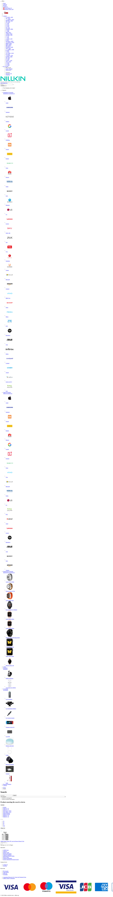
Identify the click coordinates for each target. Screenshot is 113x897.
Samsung (8, 112)
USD (7, 63)
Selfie (7, 783)
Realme (7, 158)
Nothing (7, 121)
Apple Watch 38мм (10, 656)
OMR (10, 49)
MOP (9, 43)
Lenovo (7, 223)
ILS (7, 36)
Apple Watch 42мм (10, 647)
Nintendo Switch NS (10, 727)
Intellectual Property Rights (8, 856)
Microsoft (8, 279)
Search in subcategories (7, 798)
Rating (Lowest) (6, 814)
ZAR (7, 65)
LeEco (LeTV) (9, 381)
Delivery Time (6, 852)
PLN (7, 52)
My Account (5, 66)
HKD (8, 32)
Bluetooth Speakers (10, 764)
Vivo (7, 477)
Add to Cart (3, 842)
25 (3, 822)
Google (7, 130)
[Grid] (2, 819)
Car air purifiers (9, 699)
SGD (8, 57)
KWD (10, 42)
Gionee (7, 270)
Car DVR (8, 736)
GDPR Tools (6, 850)
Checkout (8, 74)
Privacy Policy (6, 857)
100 (4, 825)
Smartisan (8, 261)
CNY (7, 25)
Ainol (7, 523)
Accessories (5, 688)
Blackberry (8, 335)
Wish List (5, 873)
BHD (10, 19)
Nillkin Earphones (9, 678)
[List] (1, 819)
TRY (9, 60)
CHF (7, 23)
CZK (8, 27)
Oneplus (7, 458)
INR (7, 37)
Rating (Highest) (6, 813)
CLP (7, 24)
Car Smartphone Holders (11, 708)
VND (7, 64)
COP (7, 26)
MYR (8, 46)
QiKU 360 (8, 233)
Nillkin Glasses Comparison (9, 878)
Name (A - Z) (6, 808)
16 (3, 821)
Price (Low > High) (7, 810)
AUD (8, 18)
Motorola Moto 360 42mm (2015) (13, 637)
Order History (6, 872)
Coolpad (7, 363)
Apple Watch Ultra (10, 600)
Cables (4, 666)
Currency (5, 16)
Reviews (5, 5)
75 (3, 824)
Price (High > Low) (7, 812)
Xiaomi (7, 149)
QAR (10, 53)
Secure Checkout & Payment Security (11, 859)
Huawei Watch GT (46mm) (11, 609)
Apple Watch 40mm (10, 628)
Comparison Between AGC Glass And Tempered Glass (14, 877)
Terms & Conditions (7, 854)
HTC (7, 391)
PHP (7, 50)
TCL (7, 251)
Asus (7, 344)
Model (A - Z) (6, 815)
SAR (9, 55)
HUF (9, 33)
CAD (8, 22)
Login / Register (9, 68)
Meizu (7, 316)
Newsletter (5, 874)
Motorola (8, 205)
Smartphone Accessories (8, 92)
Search (14, 795)
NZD (8, 48)
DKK (9, 29)
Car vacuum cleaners (10, 718)
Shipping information (7, 858)
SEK (9, 56)
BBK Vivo (8, 298)
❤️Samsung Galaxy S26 (8, 9)
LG (6, 214)
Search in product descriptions (8, 799)
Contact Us (5, 6)
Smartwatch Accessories (8, 571)
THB (7, 59)
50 (3, 823)
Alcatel (7, 372)
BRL (9, 20)
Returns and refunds (7, 853)
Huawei (7, 177)
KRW (9, 41)
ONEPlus (8, 140)
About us (5, 4)
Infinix (7, 354)
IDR (9, 35)
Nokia (7, 186)
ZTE (7, 326)
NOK (9, 47)
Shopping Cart (9, 73)
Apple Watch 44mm (10, 619)
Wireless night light (10, 745)
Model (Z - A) (6, 816)
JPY (7, 40)
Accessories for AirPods (11, 687)
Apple (7, 102)
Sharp (7, 307)
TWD (8, 61)
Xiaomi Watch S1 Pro (10, 591)
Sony (7, 195)
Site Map (5, 865)
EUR (7, 30)
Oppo (7, 168)
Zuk (6, 242)
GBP (7, 31)
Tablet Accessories (7, 392)
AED (9, 17)
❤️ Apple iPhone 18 (7, 8)
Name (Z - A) (6, 809)
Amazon (7, 288)
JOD (9, 38)
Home (4, 3)
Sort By (2, 805)
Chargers (7, 773)
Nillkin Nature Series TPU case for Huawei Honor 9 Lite (12, 841)
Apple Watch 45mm (10, 581)
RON (8, 54)
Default (4, 807)
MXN (8, 44)
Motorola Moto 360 (10, 665)
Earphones (5, 668)
